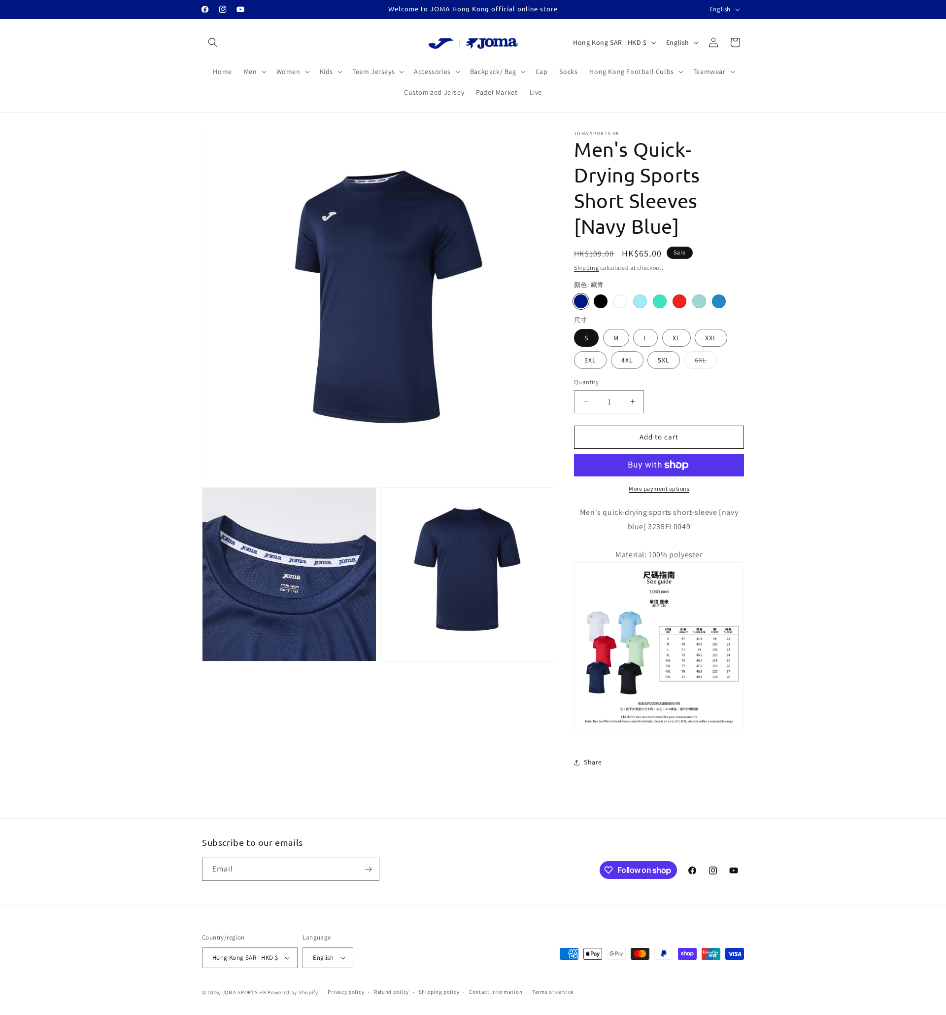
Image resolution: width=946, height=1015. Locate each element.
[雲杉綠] (699, 301)
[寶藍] (719, 301)
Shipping (586, 267)
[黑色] (601, 301)
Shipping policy (439, 991)
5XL (664, 360)
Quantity (586, 382)
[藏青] (581, 301)
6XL (706, 362)
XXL (711, 337)
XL (676, 337)
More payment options (659, 488)
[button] (213, 42)
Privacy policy (346, 991)
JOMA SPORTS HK (244, 992)
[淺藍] (640, 301)
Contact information (495, 991)
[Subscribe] (368, 869)
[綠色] (660, 301)
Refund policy (391, 991)
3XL (590, 360)
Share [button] (593, 762)
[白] (620, 301)
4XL (627, 360)
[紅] (679, 301)
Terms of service (553, 991)
